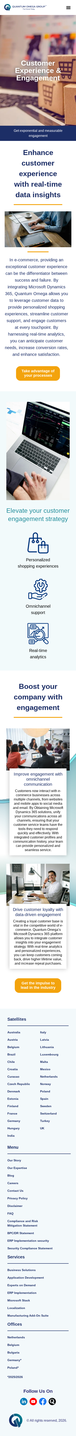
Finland (12, 1106)
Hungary (13, 1128)
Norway (45, 1084)
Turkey (45, 1121)
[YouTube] (33, 1401)
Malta (44, 1062)
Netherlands (49, 1076)
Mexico (45, 1069)
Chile (11, 1062)
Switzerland (48, 1113)
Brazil (11, 1054)
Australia (13, 1032)
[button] (68, 7)
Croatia (12, 1069)
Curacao (13, 1076)
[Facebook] (42, 1401)
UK (42, 1128)
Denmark (13, 1091)
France (12, 1113)
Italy (43, 1032)
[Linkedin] (23, 1401)
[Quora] (52, 1401)
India (11, 1135)
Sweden (46, 1106)
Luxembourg (49, 1054)
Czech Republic (18, 1084)
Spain (44, 1098)
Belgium (13, 1047)
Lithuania (47, 1047)
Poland (45, 1091)
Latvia (44, 1039)
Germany (13, 1121)
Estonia (12, 1098)
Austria (12, 1039)
